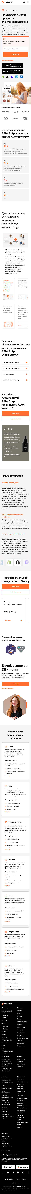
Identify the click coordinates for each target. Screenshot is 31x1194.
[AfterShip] (8, 2)
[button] (8, 289)
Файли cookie (15, 1183)
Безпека (24, 1179)
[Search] (24, 2)
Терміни (18, 1179)
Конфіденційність (9, 1179)
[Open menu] (27, 2)
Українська (7, 1151)
